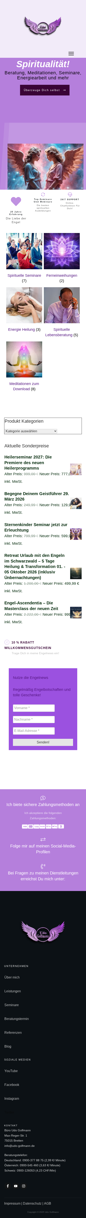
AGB (47, 1203)
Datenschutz (32, 1203)
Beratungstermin (16, 1019)
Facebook (11, 1085)
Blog (7, 1046)
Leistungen (12, 991)
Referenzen (13, 1032)
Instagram (11, 1098)
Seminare (11, 1005)
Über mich (12, 977)
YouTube (11, 1071)
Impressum (12, 1203)
